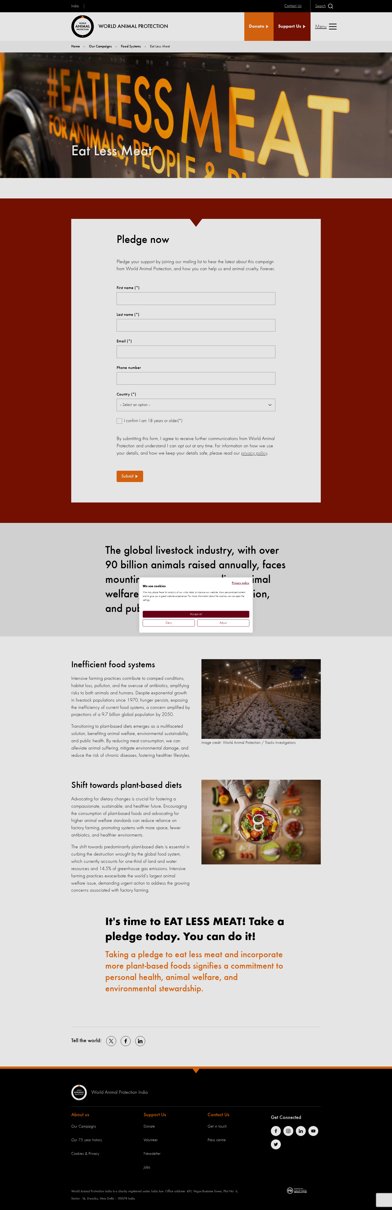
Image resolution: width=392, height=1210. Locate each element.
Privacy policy (240, 583)
